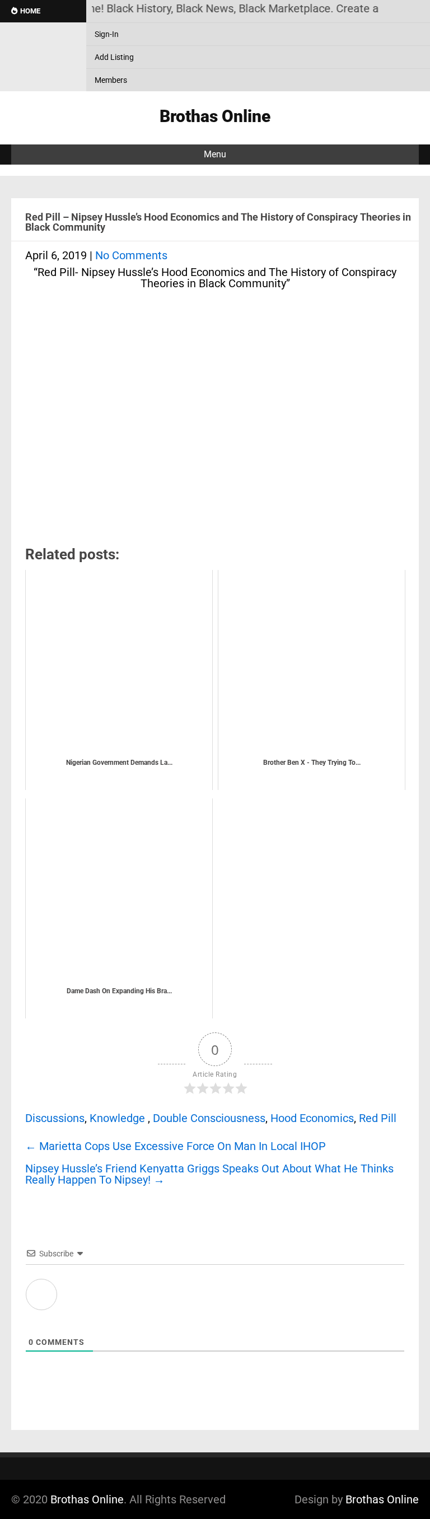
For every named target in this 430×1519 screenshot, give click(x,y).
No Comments (131, 255)
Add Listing (114, 57)
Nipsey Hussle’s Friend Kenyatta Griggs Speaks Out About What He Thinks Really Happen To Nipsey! (209, 1174)
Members (111, 80)
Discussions (55, 1118)
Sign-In (107, 34)
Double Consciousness (209, 1118)
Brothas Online (87, 1499)
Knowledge (117, 1118)
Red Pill (377, 1118)
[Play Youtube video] (215, 418)
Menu (215, 154)
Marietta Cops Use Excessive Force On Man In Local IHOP (175, 1146)
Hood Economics (312, 1118)
